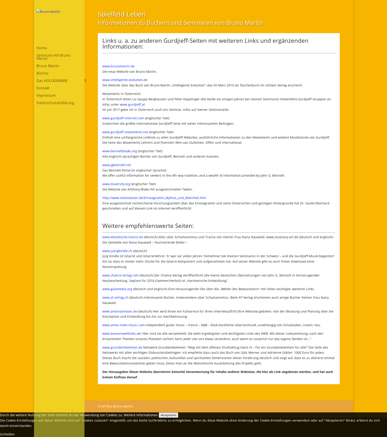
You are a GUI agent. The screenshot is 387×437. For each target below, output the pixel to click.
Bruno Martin (48, 66)
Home (42, 48)
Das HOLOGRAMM (52, 81)
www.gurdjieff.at (132, 104)
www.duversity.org (116, 184)
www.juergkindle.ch (117, 251)
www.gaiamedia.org (117, 289)
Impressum (46, 96)
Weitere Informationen (141, 415)
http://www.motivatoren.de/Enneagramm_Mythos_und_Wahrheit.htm (154, 198)
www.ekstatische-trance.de (122, 237)
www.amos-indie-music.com (123, 325)
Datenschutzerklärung (55, 103)
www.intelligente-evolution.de (124, 80)
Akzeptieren (168, 415)
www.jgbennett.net (116, 165)
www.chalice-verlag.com (120, 275)
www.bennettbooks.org (119, 151)
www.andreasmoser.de (119, 311)
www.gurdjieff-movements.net (125, 132)
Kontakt (43, 88)
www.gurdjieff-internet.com (123, 118)
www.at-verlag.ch (115, 297)
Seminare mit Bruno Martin (54, 57)
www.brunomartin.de (118, 66)
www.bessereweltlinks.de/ (122, 333)
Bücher (43, 74)
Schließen (7, 434)
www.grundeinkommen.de (122, 347)
